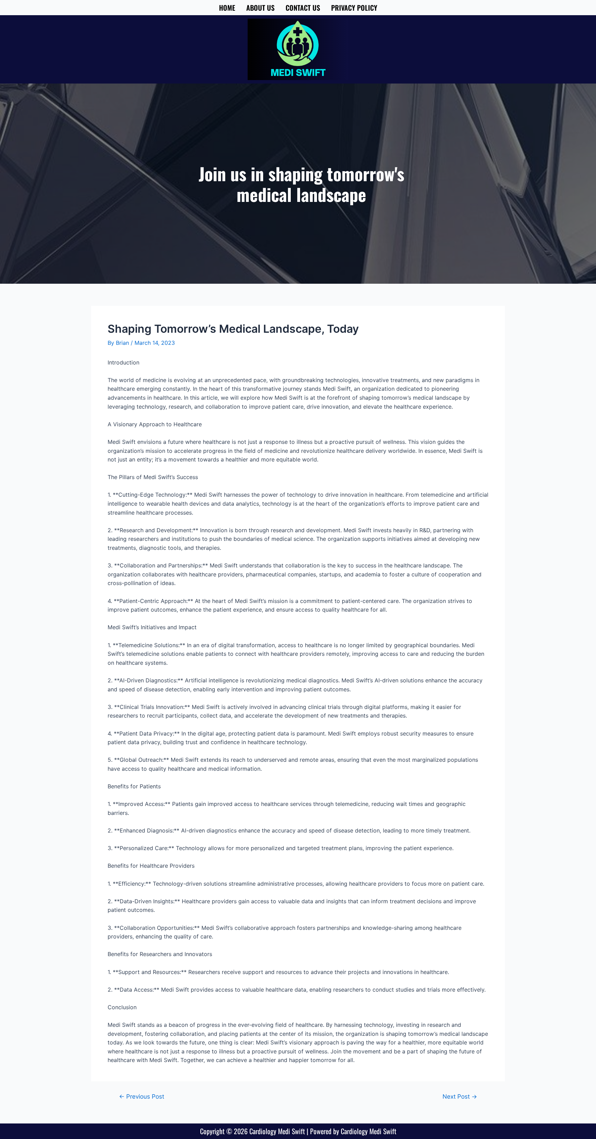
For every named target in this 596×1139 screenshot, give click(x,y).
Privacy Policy (354, 7)
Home (227, 7)
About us (260, 7)
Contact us (303, 7)
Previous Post (141, 1096)
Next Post (460, 1096)
